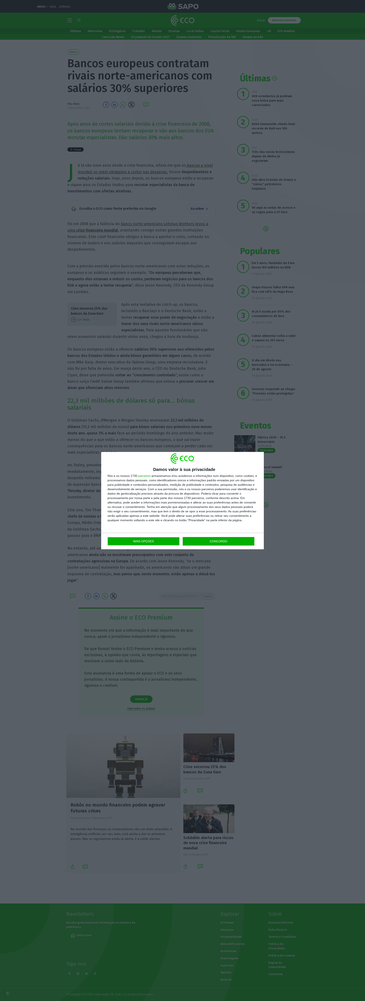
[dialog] (182, 500)
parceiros (144, 475)
